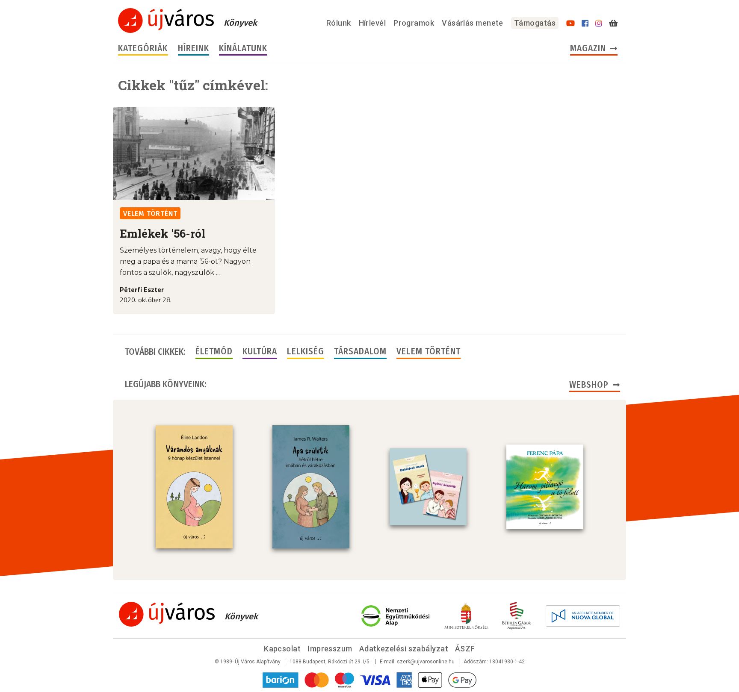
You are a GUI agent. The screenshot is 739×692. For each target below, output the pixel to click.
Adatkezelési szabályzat (403, 648)
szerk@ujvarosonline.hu (426, 662)
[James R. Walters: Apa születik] (310, 486)
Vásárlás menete (472, 22)
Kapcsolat (282, 648)
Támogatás (535, 22)
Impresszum (329, 648)
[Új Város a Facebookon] (585, 23)
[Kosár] (613, 23)
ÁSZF (465, 648)
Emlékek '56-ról (162, 233)
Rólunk (338, 22)
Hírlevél (372, 22)
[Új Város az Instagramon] (598, 23)
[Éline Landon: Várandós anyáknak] (194, 486)
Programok (413, 22)
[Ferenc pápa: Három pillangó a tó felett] (544, 487)
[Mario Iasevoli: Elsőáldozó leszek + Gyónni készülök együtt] (428, 486)
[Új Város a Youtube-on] (570, 23)
